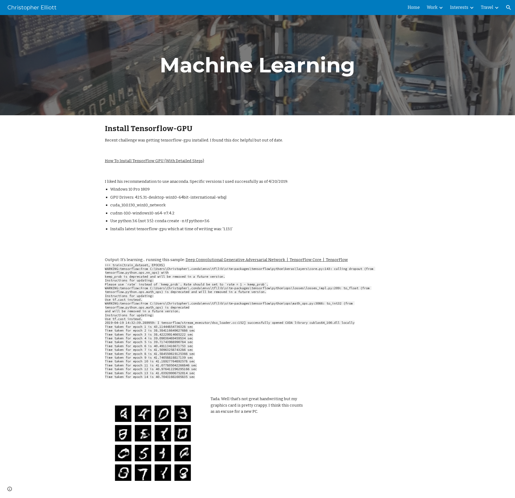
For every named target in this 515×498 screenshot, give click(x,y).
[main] (257, 65)
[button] (508, 7)
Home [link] (414, 7)
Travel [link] (487, 7)
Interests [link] (459, 7)
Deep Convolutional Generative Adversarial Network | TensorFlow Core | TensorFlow (267, 259)
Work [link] (432, 7)
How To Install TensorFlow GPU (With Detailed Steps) (154, 160)
